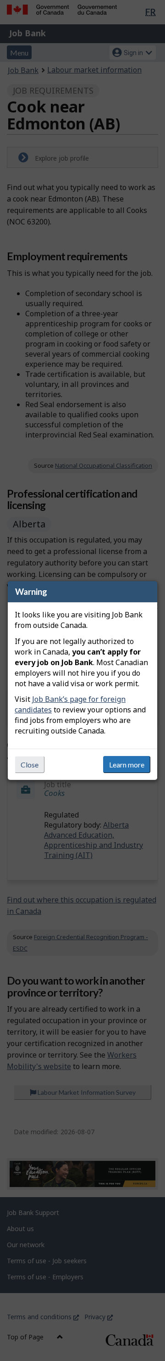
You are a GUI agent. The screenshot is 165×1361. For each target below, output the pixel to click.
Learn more (126, 764)
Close (29, 764)
